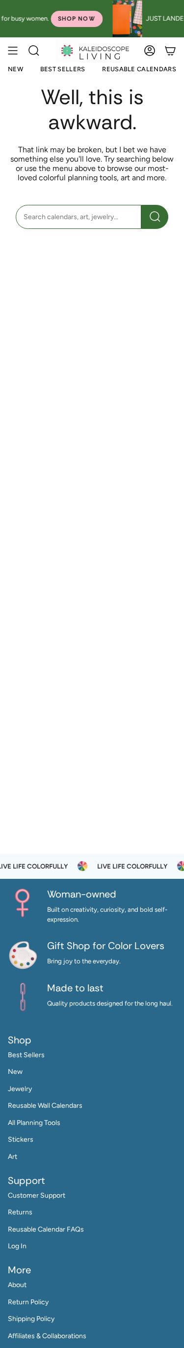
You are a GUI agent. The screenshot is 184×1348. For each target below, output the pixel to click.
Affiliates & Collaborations (47, 1336)
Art (12, 1156)
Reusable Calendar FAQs (46, 1229)
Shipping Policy (31, 1319)
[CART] (170, 50)
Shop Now (50, 19)
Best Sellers (26, 1055)
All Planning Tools (34, 1123)
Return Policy (28, 1302)
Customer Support (36, 1195)
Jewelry (20, 1089)
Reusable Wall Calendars (45, 1105)
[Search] (154, 217)
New (15, 1071)
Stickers (20, 1139)
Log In (17, 1246)
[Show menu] (13, 50)
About (17, 1285)
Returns (20, 1212)
